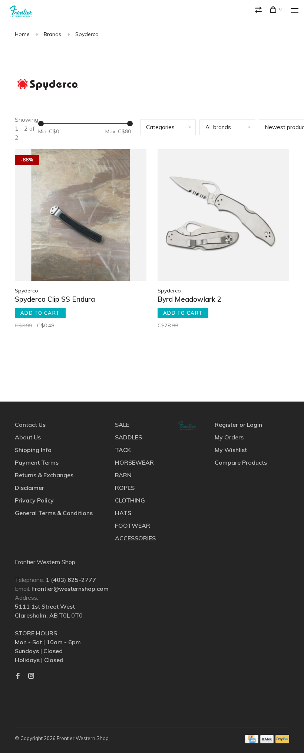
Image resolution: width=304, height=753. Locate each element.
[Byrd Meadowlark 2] (223, 216)
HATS (123, 513)
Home (22, 34)
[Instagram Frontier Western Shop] (31, 676)
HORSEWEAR (134, 462)
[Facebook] (18, 676)
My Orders (229, 437)
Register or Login (238, 424)
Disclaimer (29, 487)
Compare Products (241, 462)
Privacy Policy (34, 500)
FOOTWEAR (132, 525)
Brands (52, 34)
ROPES (125, 487)
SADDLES (128, 437)
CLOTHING (130, 500)
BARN (123, 475)
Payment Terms (37, 462)
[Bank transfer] (267, 741)
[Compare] (259, 10)
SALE (122, 424)
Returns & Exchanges (44, 475)
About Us (28, 437)
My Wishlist (231, 450)
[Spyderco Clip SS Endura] (80, 216)
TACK (123, 450)
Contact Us (30, 424)
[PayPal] (282, 741)
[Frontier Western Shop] (187, 425)
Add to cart (40, 313)
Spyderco (87, 34)
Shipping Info (33, 450)
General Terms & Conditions (54, 513)
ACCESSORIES (135, 538)
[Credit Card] (251, 741)
